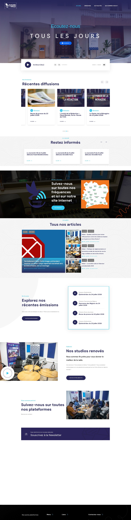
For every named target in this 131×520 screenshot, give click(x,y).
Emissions (87, 6)
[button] (63, 131)
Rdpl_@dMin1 (86, 241)
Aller (27, 160)
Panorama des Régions (90, 301)
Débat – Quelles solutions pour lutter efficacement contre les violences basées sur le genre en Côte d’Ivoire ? (94, 237)
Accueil (78, 6)
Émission (31, 111)
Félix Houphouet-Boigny (31, 268)
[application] (79, 64)
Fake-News (31, 231)
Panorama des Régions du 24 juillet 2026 (89, 304)
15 (55, 64)
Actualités (98, 6)
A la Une (25, 231)
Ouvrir (27, 121)
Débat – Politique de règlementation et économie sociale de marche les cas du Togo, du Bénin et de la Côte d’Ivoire (94, 251)
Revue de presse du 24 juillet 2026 (91, 314)
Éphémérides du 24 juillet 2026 (90, 294)
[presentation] (102, 82)
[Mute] (104, 65)
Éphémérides (87, 292)
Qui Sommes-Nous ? (111, 6)
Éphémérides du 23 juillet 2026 (90, 323)
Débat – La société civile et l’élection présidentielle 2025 (93, 265)
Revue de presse (88, 312)
